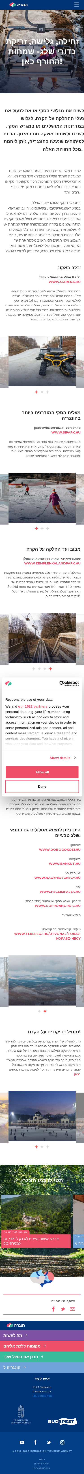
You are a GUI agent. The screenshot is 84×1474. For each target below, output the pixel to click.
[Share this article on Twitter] (62, 1309)
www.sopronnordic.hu (58, 906)
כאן (76, 1074)
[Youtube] (22, 1442)
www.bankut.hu (65, 864)
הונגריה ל (12, 1367)
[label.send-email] (72, 1309)
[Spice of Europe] (63, 1421)
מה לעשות (13, 1335)
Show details (60, 758)
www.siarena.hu (65, 282)
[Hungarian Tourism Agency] (21, 1415)
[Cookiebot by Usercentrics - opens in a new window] (60, 684)
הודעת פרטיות (42, 1463)
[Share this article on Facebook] (53, 1309)
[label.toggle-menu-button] (79, 5)
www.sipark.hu (66, 432)
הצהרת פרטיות (42, 1468)
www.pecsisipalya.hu (60, 892)
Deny (42, 786)
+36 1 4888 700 (42, 1396)
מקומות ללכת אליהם (22, 1346)
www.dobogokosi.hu (60, 850)
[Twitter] (49, 1442)
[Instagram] (62, 1442)
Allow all (42, 772)
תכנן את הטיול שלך (21, 1356)
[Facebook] (35, 1442)
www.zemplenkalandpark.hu (52, 563)
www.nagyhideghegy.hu (57, 878)
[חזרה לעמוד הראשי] (18, 5)
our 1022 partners (33, 706)
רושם (42, 1459)
